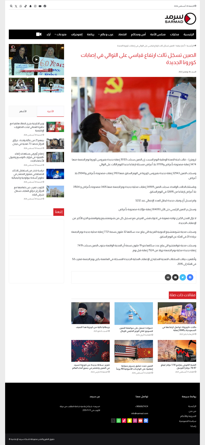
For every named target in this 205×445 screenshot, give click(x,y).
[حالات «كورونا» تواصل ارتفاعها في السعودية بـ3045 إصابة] (177, 313)
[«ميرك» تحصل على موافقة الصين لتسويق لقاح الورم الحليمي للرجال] (134, 313)
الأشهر (22, 111)
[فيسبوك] (190, 277)
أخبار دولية (180, 45)
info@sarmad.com (139, 413)
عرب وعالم (107, 34)
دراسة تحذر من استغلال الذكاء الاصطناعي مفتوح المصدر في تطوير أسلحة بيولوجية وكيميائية (28, 174)
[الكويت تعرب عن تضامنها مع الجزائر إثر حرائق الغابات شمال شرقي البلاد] (55, 191)
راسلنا (193, 426)
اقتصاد (122, 34)
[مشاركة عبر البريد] (175, 277)
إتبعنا (58, 212)
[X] (16, 6)
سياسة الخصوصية (187, 421)
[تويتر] (183, 277)
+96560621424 (141, 406)
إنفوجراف (76, 34)
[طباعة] (168, 277)
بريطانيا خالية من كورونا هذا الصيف (93, 327)
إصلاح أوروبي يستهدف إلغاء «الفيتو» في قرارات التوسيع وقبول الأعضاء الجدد (26, 157)
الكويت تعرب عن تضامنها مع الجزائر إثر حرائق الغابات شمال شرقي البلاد (29, 191)
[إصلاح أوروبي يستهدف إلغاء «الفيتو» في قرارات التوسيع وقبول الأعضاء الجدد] (55, 157)
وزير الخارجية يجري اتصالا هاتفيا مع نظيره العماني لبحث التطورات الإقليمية (27, 127)
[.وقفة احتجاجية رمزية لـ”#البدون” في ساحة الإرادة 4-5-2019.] (36, 59)
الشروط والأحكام (188, 416)
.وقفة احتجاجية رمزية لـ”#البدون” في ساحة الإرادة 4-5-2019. (53, 99)
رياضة (90, 34)
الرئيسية (189, 34)
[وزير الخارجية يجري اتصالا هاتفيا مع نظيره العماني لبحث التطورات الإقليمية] (55, 127)
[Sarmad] (180, 19)
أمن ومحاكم (138, 34)
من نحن (192, 411)
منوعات (61, 34)
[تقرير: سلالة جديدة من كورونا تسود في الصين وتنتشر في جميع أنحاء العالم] (90, 351)
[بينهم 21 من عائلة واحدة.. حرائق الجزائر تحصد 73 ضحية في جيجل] (55, 144)
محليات (174, 34)
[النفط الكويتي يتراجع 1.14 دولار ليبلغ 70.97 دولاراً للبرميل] (177, 351)
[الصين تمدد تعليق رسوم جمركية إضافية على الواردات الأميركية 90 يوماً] (134, 351)
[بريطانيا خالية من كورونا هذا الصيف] (90, 313)
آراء (48, 34)
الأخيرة (50, 111)
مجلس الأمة (158, 34)
